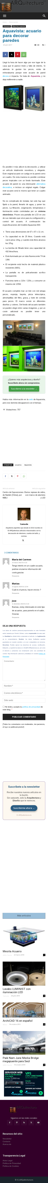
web (31, 399)
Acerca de (7, 1144)
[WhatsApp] (23, 54)
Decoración (13, 22)
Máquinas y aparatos (18, 26)
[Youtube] (38, 1122)
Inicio (5, 22)
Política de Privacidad (12, 1163)
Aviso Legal (7, 1160)
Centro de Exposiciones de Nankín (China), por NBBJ (13, 495)
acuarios (18, 465)
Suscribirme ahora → (24, 808)
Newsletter (7, 1139)
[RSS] (24, 1122)
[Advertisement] (24, 140)
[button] (4, 15)
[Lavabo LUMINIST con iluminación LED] (24, 974)
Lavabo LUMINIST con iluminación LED (17, 990)
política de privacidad (31, 707)
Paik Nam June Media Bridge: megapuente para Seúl (21, 1059)
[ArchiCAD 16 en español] (24, 1010)
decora (6, 76)
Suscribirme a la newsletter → (24, 389)
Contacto (6, 1141)
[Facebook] (5, 54)
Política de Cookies (11, 1166)
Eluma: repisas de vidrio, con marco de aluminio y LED (34, 495)
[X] (11, 54)
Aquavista (28, 465)
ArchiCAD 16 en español (18, 1020)
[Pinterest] (17, 54)
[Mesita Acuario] (24, 935)
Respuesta (15, 576)
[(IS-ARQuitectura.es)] (24, 6)
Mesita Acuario (12, 951)
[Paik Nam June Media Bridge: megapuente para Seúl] (24, 1043)
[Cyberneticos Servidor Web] (24, 1083)
